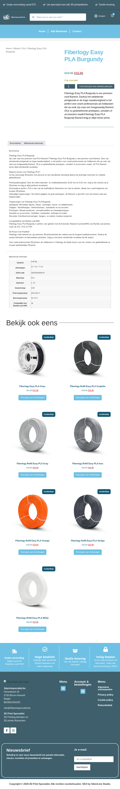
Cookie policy (72, 66)
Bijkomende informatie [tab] (33, 143)
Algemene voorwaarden (105, 688)
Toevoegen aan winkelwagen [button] (32, 397)
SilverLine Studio (100, 784)
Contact (77, 31)
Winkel (16, 48)
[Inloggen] (95, 16)
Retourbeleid (105, 705)
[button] (63, 688)
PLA (24, 48)
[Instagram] (13, 730)
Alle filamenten (59, 31)
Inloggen (102, 16)
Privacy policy (105, 694)
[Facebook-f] (7, 730)
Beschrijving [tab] (15, 143)
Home (42, 31)
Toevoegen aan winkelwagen (95, 86)
